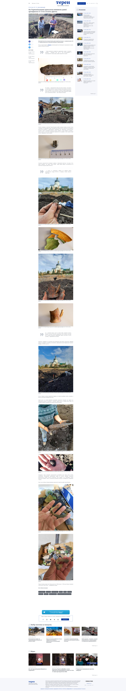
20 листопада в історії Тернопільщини (32, 61)
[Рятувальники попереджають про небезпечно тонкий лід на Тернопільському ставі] (80, 15)
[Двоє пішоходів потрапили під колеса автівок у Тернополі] (80, 53)
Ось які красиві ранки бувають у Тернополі (38, 669)
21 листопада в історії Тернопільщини (32, 57)
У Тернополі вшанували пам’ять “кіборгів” (85, 669)
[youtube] (91, 3)
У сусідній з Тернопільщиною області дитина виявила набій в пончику (71, 640)
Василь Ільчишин (53, 593)
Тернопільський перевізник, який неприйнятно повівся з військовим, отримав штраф (89, 33)
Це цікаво (48, 591)
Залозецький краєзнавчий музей (64, 593)
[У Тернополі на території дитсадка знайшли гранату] (80, 60)
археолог (46, 593)
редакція (42, 688)
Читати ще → (93, 93)
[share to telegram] (31, 47)
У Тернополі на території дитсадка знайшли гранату (89, 61)
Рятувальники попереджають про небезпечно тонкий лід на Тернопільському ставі (89, 16)
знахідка (69, 591)
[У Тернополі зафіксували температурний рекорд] (80, 39)
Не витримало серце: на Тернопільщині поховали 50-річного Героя (35, 640)
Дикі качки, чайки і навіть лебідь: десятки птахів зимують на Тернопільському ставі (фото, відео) (89, 24)
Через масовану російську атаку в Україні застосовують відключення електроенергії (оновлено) (54, 640)
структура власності (78, 688)
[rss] (94, 3)
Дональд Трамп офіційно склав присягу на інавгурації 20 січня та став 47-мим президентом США (63, 670)
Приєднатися (65, 619)
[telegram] (90, 685)
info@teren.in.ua (89, 683)
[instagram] (89, 3)
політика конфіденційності (68, 688)
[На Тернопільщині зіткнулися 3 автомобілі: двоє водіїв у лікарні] (80, 74)
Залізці (61, 591)
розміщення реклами (49, 688)
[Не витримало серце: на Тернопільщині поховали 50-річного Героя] (36, 631)
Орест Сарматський (41, 7)
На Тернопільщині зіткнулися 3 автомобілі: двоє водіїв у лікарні (89, 75)
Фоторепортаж (42, 591)
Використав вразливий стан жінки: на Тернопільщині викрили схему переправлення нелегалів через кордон (89, 47)
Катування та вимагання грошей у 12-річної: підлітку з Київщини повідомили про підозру (89, 68)
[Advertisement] (32, 78)
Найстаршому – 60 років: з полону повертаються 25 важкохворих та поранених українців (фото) (89, 640)
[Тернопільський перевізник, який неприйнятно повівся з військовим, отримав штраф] (80, 32)
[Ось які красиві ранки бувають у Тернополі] (39, 659)
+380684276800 (89, 681)
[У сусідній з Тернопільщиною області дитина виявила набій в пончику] (72, 631)
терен (32, 681)
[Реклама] (56, 612)
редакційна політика (58, 688)
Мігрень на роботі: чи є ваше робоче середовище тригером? (89, 81)
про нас (83, 688)
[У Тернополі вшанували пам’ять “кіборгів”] (86, 659)
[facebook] (87, 3)
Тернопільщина (55, 591)
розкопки (41, 593)
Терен (63, 2)
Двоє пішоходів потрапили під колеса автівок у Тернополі (89, 54)
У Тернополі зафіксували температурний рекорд (89, 40)
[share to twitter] (31, 44)
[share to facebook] (31, 41)
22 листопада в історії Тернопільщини (32, 52)
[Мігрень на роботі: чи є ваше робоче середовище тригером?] (80, 80)
